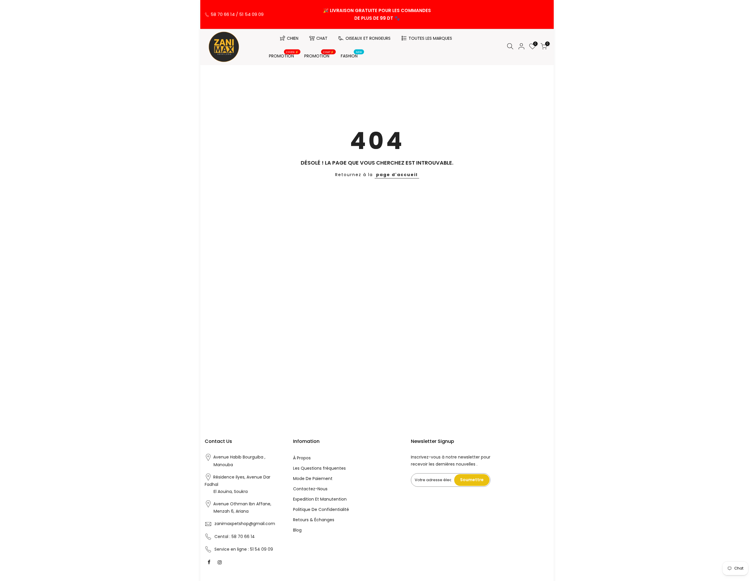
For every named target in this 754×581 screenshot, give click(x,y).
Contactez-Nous (310, 489)
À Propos (302, 458)
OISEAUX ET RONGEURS (368, 38)
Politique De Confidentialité (321, 509)
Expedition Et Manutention (320, 499)
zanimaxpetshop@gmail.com (244, 524)
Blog (297, 530)
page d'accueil (397, 175)
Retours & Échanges (313, 520)
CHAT (322, 38)
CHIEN (292, 38)
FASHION (351, 54)
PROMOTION (284, 54)
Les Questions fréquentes (319, 468)
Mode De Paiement (313, 478)
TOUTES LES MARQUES (430, 38)
